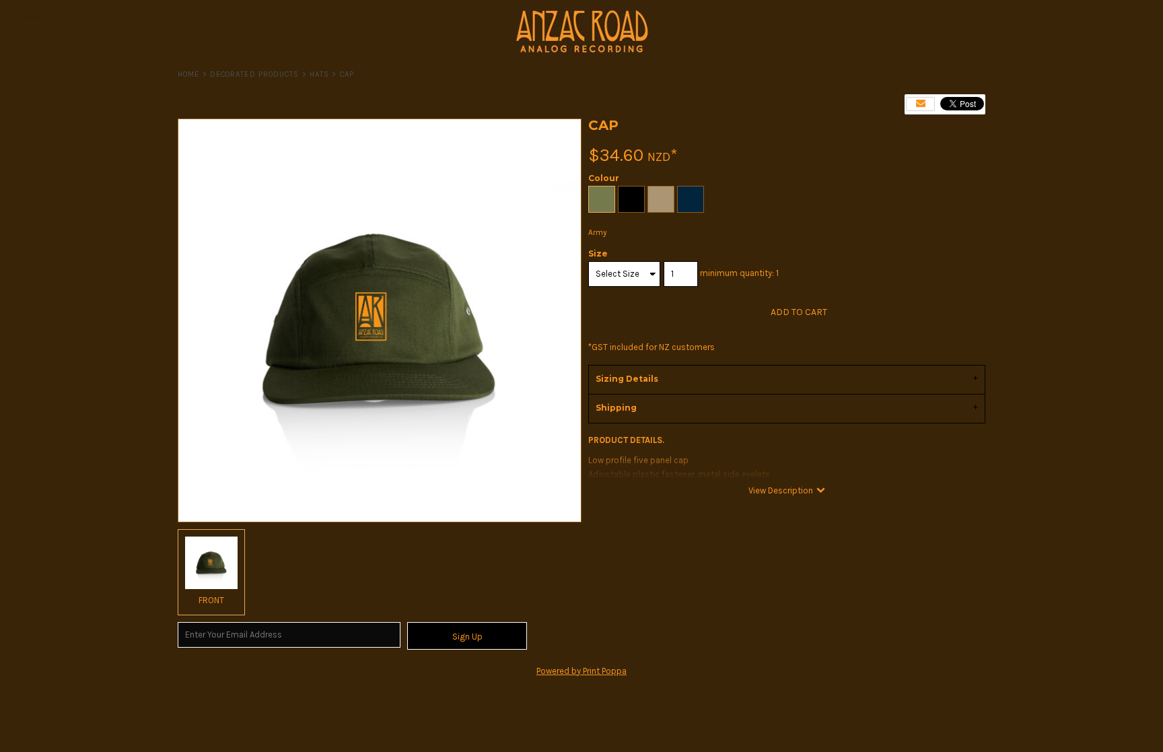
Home (188, 74)
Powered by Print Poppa (581, 671)
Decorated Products (254, 74)
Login (1009, 17)
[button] (78, 16)
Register (1057, 17)
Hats (319, 74)
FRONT (211, 600)
